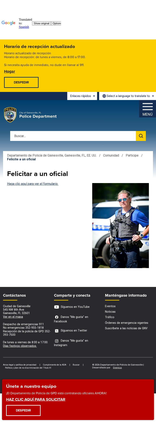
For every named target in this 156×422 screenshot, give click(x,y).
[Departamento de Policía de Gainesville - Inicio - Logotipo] (30, 115)
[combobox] (127, 96)
